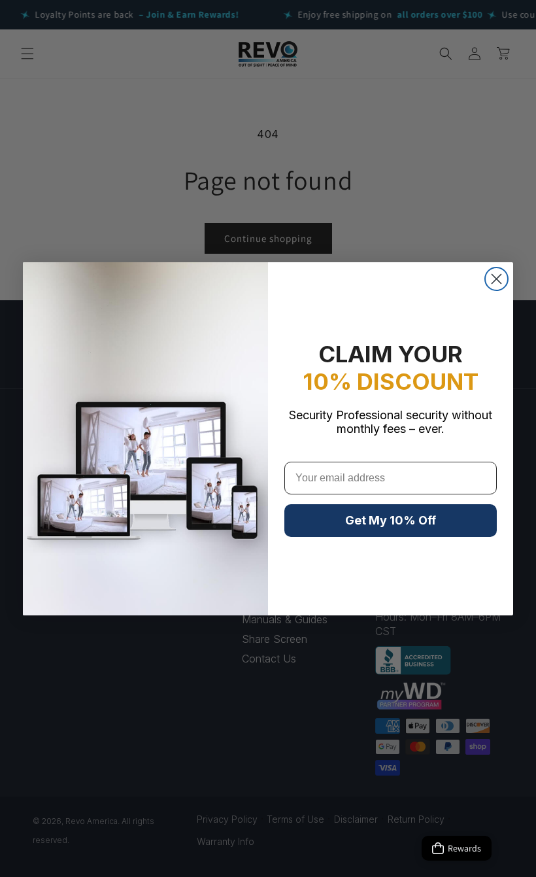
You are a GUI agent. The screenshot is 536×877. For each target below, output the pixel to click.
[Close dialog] (496, 278)
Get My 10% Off (390, 520)
